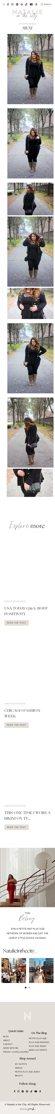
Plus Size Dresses (39, 1042)
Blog (6, 1037)
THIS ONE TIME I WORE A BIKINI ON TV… (27, 816)
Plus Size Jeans (37, 1046)
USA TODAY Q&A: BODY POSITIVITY (26, 611)
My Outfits (21, 1064)
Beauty (19, 1076)
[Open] (13, 970)
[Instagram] (23, 980)
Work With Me (10, 1048)
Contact (8, 1044)
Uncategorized (27, 24)
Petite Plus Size (38, 1038)
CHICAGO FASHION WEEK (22, 714)
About (6, 1040)
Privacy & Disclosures (16, 1052)
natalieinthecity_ (20, 951)
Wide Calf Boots (38, 1050)
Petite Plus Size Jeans (27, 1072)
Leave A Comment (16, 509)
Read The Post (16, 623)
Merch (18, 1068)
